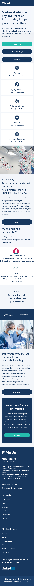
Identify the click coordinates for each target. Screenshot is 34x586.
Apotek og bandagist (8, 548)
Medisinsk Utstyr (7, 500)
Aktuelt (4, 511)
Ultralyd (4, 534)
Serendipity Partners (12, 562)
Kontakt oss (5, 522)
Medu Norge (13, 579)
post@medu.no (17, 488)
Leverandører (6, 514)
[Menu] (30, 3)
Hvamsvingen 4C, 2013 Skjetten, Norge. (14, 476)
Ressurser (5, 507)
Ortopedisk (5, 552)
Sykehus (4, 545)
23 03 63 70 (14, 484)
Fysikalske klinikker (7, 541)
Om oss (4, 518)
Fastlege (4, 537)
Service (4, 503)
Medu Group (26, 560)
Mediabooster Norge (24, 582)
